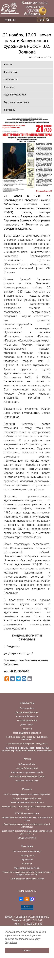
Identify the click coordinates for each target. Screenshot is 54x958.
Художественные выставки (27, 868)
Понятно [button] (27, 950)
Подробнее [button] (11, 942)
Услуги (27, 759)
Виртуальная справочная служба (27, 772)
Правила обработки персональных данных (27, 743)
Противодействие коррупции (27, 733)
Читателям (27, 846)
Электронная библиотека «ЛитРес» (27, 802)
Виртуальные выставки (16, 102)
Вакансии (27, 729)
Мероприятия (10, 79)
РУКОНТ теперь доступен (27, 813)
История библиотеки (27, 720)
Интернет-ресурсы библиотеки (27, 798)
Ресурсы (27, 789)
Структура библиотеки (27, 716)
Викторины (9, 109)
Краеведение (10, 72)
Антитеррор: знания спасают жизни (27, 879)
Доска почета (27, 724)
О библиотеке (27, 703)
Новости (8, 64)
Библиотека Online (27, 764)
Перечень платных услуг (27, 780)
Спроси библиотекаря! (27, 768)
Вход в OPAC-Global (27, 838)
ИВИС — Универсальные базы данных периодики (27, 794)
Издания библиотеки (14, 94)
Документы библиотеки (27, 712)
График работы (27, 708)
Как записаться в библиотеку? (27, 851)
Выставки (8, 87)
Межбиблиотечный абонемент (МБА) (27, 776)
